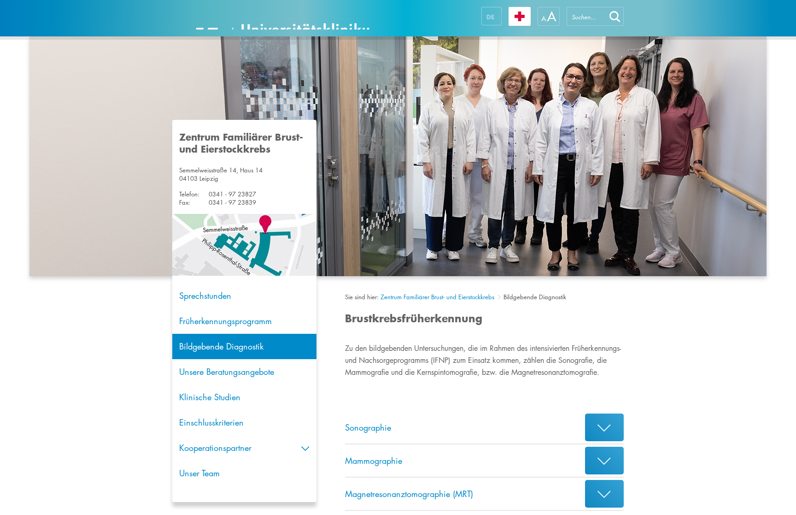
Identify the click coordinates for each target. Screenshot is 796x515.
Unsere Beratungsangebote (226, 371)
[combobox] (586, 16)
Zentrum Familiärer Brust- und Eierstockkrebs (437, 297)
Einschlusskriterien (211, 422)
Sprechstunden (205, 295)
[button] (615, 16)
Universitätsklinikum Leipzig (282, 18)
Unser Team (199, 473)
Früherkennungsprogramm (225, 320)
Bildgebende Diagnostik (221, 346)
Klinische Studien (209, 397)
